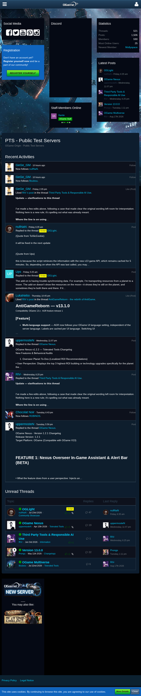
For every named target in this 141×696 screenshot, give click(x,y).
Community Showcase (29, 515)
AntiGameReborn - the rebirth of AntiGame (72, 299)
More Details (122, 691)
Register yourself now (16, 61)
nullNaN (108, 74)
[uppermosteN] (9, 353)
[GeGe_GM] (9, 167)
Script (70, 509)
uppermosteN (110, 83)
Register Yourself (23, 73)
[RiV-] (9, 389)
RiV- (106, 99)
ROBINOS (34, 416)
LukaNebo (23, 295)
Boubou (33, 180)
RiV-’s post (28, 192)
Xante (61, 115)
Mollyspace (131, 47)
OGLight (108, 70)
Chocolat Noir (25, 412)
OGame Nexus (112, 79)
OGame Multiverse (114, 112)
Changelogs (50, 553)
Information (45, 542)
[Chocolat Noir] (9, 414)
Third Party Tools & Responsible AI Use (70, 192)
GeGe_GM (23, 165)
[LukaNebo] (9, 314)
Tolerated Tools (57, 526)
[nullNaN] (9, 245)
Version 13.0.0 (112, 104)
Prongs (107, 108)
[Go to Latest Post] (106, 512)
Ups (18, 271)
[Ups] (9, 280)
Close (135, 691)
